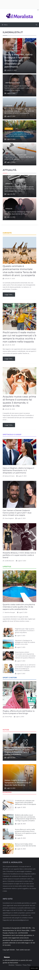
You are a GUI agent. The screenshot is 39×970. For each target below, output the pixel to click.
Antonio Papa (8, 716)
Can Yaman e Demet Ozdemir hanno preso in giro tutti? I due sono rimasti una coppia (19, 88)
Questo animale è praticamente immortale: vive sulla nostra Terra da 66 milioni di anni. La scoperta (19, 111)
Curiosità (8, 105)
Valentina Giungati (10, 612)
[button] (36, 24)
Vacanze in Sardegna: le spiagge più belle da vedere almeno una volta (25, 642)
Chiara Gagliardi (9, 518)
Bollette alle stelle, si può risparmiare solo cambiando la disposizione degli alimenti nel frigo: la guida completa (25, 817)
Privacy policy (26, 965)
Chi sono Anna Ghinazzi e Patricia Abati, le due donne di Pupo (18, 213)
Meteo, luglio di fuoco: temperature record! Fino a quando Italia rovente (17, 782)
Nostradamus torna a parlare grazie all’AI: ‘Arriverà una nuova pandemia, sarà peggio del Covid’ (19, 189)
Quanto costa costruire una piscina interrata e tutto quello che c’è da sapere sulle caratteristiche (19, 134)
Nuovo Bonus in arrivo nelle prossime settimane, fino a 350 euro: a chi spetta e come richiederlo (25, 832)
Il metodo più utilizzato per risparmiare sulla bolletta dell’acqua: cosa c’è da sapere (19, 157)
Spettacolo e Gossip (12, 51)
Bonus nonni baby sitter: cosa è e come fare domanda (25, 845)
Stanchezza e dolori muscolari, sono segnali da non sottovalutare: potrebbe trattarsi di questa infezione (25, 655)
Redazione (19, 965)
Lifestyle (8, 128)
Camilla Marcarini (9, 560)
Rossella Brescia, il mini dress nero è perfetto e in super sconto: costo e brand (19, 555)
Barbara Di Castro (10, 476)
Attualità (8, 183)
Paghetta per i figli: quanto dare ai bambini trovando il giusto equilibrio (24, 630)
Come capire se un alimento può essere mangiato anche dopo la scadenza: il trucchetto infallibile (25, 667)
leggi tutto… (9, 294)
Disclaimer (12, 965)
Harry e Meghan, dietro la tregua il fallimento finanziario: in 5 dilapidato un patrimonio (18, 60)
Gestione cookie (34, 968)
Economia (8, 151)
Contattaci (6, 952)
